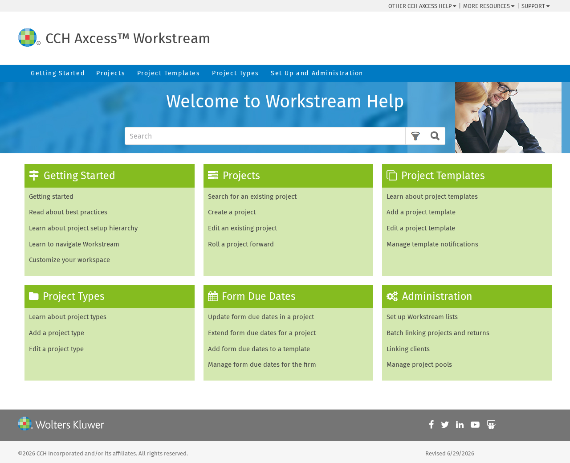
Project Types (235, 73)
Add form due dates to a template (259, 349)
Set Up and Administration (317, 73)
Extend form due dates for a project (262, 333)
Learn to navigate (74, 244)
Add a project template (421, 212)
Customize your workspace (69, 260)
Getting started (51, 197)
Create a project (232, 212)
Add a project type (56, 333)
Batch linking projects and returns (438, 333)
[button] (415, 136)
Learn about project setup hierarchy (83, 228)
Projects (110, 73)
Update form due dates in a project (261, 317)
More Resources (487, 6)
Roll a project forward (241, 244)
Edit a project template (421, 228)
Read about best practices (68, 212)
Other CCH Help (420, 6)
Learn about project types (67, 317)
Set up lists (422, 317)
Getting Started (58, 73)
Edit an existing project (242, 228)
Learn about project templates (432, 197)
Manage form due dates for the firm (262, 365)
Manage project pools (419, 365)
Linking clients (408, 349)
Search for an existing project (252, 197)
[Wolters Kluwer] (61, 425)
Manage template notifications (432, 244)
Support (533, 6)
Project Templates (168, 73)
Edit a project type (56, 349)
